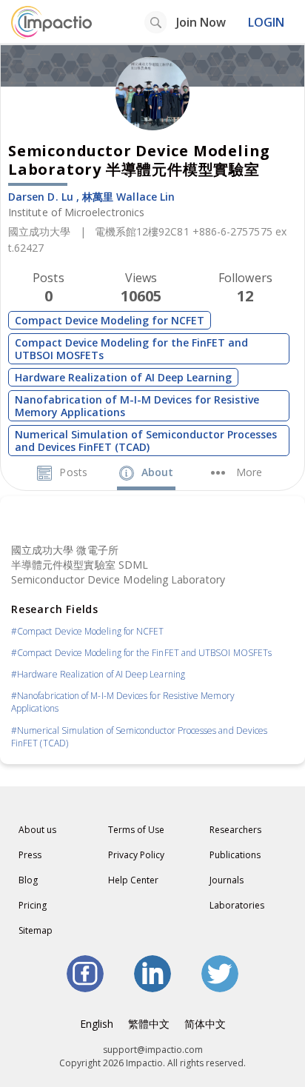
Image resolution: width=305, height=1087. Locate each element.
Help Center (133, 880)
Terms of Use (136, 829)
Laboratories (237, 905)
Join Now (201, 22)
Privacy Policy (136, 855)
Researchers (235, 829)
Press (30, 855)
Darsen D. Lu (40, 197)
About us (37, 829)
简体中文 (205, 1024)
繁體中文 (149, 1024)
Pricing (33, 905)
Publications (235, 855)
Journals (227, 880)
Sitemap (36, 930)
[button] (236, 472)
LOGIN (266, 22)
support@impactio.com (153, 1049)
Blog (28, 880)
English (96, 1024)
